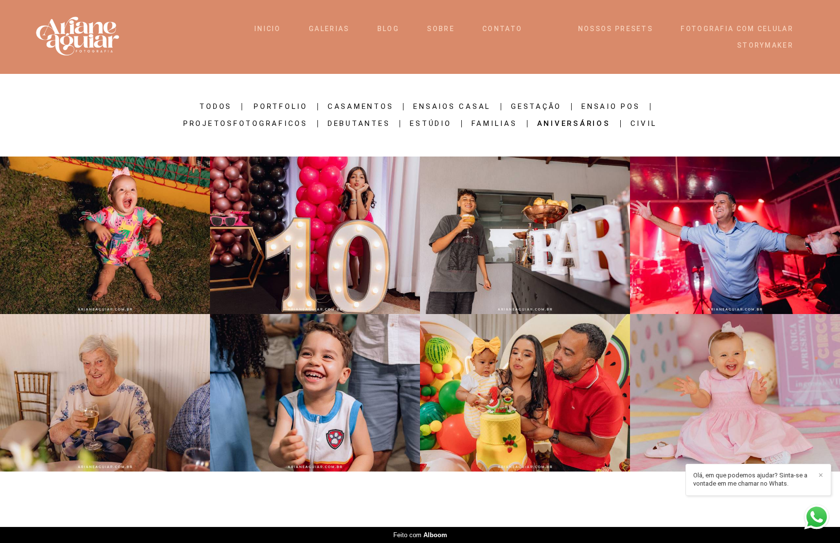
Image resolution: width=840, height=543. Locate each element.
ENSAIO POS (610, 106)
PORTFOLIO (281, 106)
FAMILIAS (494, 123)
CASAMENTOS (361, 106)
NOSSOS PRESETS (615, 29)
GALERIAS (329, 29)
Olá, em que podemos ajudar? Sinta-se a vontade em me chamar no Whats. (750, 479)
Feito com (420, 535)
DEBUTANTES (359, 123)
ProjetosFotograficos (245, 123)
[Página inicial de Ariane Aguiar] (95, 37)
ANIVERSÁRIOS (574, 123)
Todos (215, 106)
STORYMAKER (765, 45)
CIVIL (643, 123)
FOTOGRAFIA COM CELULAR (737, 29)
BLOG (388, 29)
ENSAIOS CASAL (452, 106)
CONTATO (502, 29)
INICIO (267, 29)
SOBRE (441, 29)
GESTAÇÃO (536, 106)
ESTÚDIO (430, 123)
